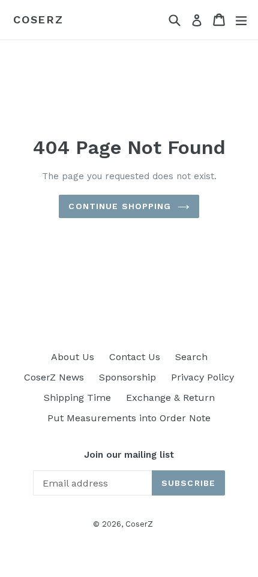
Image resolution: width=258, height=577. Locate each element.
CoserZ (38, 19)
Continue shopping (119, 206)
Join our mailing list (129, 454)
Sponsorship (127, 377)
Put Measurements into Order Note (129, 418)
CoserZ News (54, 377)
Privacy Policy (202, 377)
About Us (72, 356)
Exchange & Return (170, 397)
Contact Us (134, 356)
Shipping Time (77, 397)
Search (191, 356)
